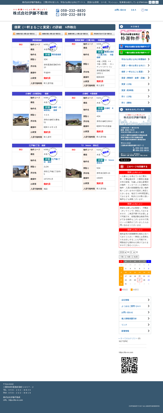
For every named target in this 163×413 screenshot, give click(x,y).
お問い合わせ (120, 10)
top (146, 10)
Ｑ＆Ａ (133, 10)
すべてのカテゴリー (129, 338)
